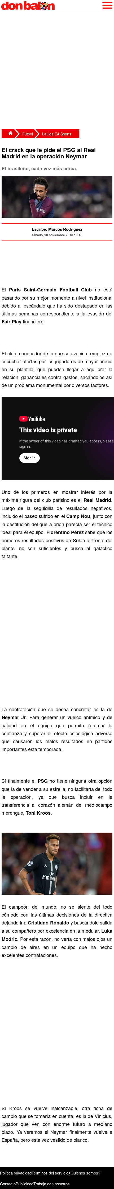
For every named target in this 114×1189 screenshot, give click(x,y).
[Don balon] (51, 6)
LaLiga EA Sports (56, 133)
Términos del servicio (50, 1173)
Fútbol (27, 133)
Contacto (8, 1183)
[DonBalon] (8, 133)
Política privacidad (16, 1173)
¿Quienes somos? (84, 1173)
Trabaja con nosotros (51, 1183)
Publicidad (24, 1183)
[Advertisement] (57, 71)
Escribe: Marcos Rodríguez (57, 229)
